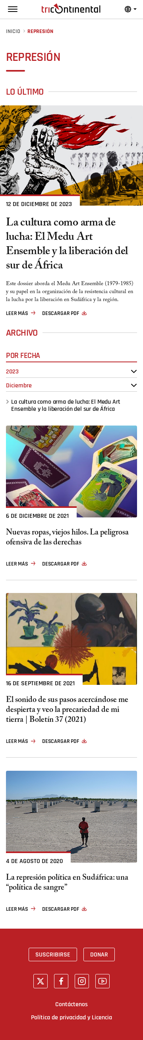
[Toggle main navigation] (12, 9)
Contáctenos (71, 1004)
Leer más (17, 313)
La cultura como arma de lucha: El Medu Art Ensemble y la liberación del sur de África (67, 245)
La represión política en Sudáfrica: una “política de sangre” (67, 884)
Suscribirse (52, 954)
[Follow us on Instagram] (82, 981)
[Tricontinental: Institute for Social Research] (71, 8)
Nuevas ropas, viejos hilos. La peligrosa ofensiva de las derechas (67, 538)
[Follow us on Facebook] (61, 981)
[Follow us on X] (40, 981)
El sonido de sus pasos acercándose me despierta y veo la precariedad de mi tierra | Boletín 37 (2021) (67, 711)
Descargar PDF (60, 313)
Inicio (13, 32)
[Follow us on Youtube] (102, 981)
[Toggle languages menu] (130, 9)
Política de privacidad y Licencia (71, 1017)
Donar (99, 954)
